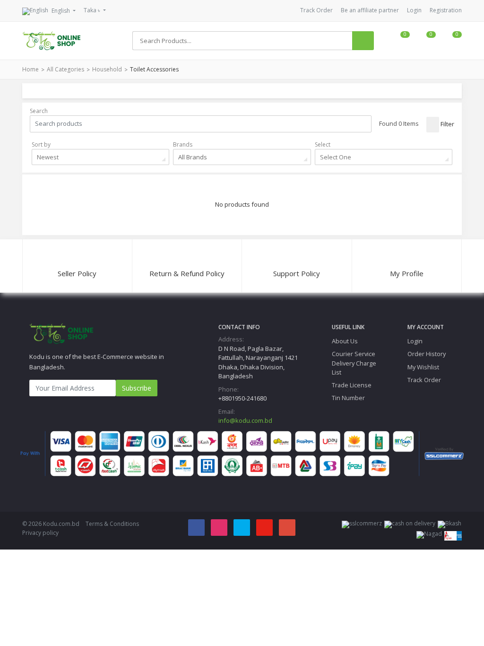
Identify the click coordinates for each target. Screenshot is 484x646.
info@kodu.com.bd (245, 420)
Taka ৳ (93, 10)
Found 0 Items (399, 123)
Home (30, 69)
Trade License (352, 385)
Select (322, 144)
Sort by (41, 144)
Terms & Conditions (112, 524)
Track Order (316, 10)
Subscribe (136, 388)
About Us (345, 341)
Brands (182, 144)
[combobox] (100, 157)
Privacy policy (40, 533)
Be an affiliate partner (370, 10)
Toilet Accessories (154, 69)
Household (107, 69)
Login (414, 10)
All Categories (65, 69)
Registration (446, 10)
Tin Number (348, 397)
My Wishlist (423, 367)
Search (39, 111)
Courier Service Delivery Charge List (354, 362)
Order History (426, 353)
